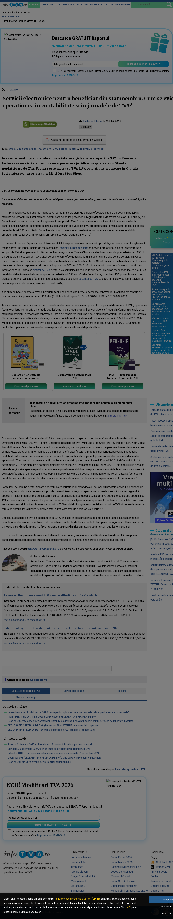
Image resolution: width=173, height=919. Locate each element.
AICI (128, 907)
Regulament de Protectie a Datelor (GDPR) (77, 898)
